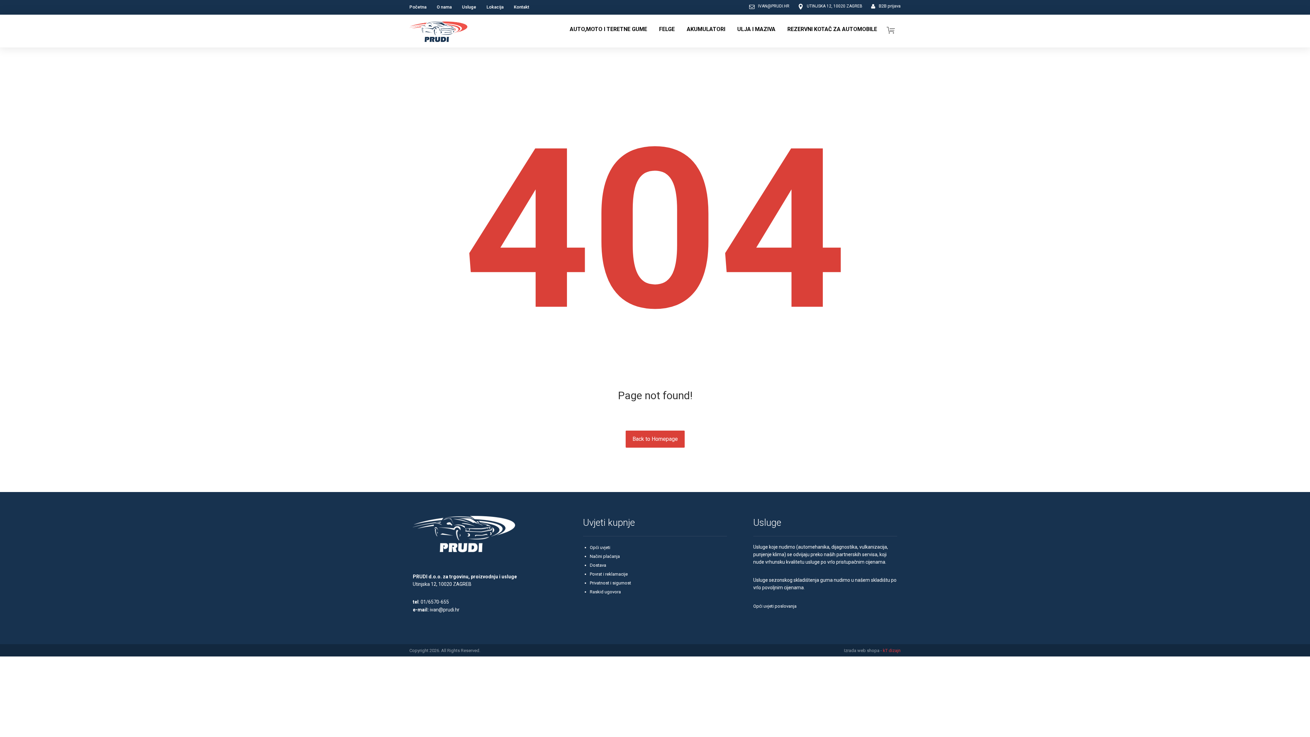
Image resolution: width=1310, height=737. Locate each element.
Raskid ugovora (605, 591)
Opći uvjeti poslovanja (775, 606)
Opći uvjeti (600, 547)
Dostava (598, 565)
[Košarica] (890, 29)
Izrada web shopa (861, 650)
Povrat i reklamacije (609, 574)
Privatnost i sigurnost (610, 583)
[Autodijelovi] (438, 32)
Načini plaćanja (605, 556)
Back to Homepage (655, 439)
